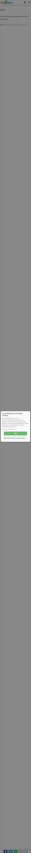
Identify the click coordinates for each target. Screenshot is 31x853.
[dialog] (15, 426)
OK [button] (15, 433)
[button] (15, 429)
